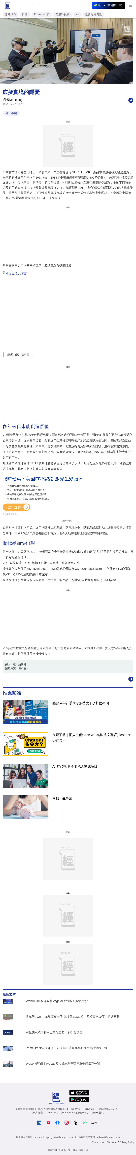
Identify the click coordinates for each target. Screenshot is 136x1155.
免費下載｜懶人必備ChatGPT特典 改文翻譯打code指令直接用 (91, 737)
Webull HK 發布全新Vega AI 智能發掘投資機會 (57, 1001)
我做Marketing (12, 100)
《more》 (52, 1112)
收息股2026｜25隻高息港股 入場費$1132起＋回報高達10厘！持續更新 (73, 1016)
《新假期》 (75, 1109)
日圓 (25, 14)
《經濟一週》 (96, 1112)
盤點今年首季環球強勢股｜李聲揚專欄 (80, 703)
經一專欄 (11, 113)
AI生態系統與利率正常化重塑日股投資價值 (54, 1032)
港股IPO (10, 14)
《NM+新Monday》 (108, 1109)
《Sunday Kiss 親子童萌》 (73, 1112)
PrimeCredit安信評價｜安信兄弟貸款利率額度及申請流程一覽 (66, 1048)
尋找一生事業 (62, 798)
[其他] (130, 100)
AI (77, 14)
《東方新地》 (38, 1112)
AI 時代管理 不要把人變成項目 (74, 766)
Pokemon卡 (41, 14)
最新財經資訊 (93, 14)
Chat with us (97, 1142)
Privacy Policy (127, 1142)
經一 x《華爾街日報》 (111, 5)
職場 (5, 104)
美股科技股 (63, 14)
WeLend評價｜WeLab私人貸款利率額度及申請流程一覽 (63, 1063)
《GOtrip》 (89, 1109)
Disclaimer (111, 1142)
